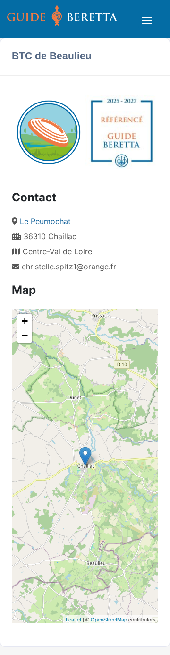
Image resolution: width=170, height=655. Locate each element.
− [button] (25, 335)
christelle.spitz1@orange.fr (69, 266)
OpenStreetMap (109, 619)
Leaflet (73, 619)
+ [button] (25, 321)
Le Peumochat (45, 221)
